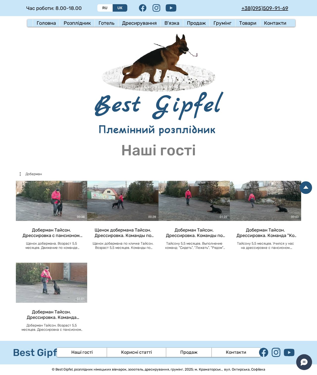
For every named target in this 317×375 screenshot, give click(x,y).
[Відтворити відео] (51, 201)
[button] (77, 23)
